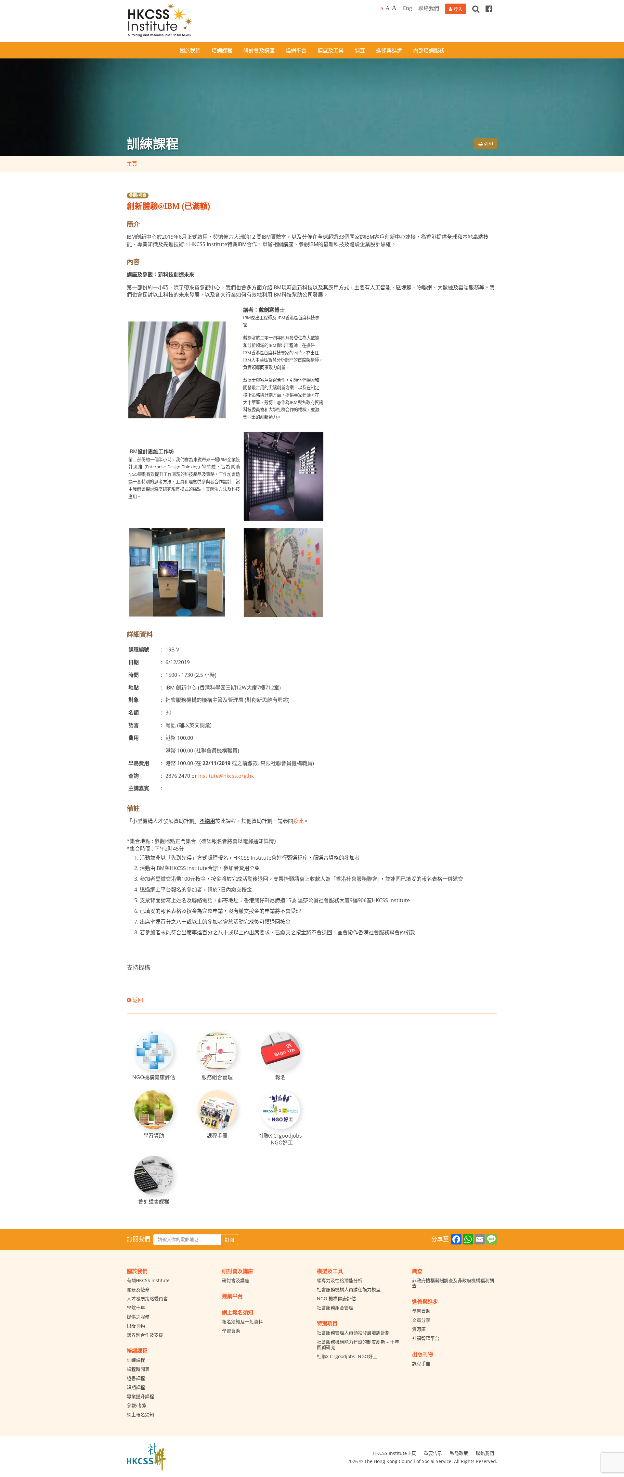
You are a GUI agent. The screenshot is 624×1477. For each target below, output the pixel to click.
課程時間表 (138, 1369)
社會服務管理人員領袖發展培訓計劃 (353, 1333)
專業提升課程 (140, 1396)
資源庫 (419, 1329)
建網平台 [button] (296, 50)
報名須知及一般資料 (242, 1322)
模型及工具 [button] (331, 50)
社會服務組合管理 (335, 1308)
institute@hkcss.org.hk (226, 775)
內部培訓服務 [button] (428, 50)
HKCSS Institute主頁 (394, 1453)
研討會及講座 (235, 1280)
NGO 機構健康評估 (336, 1298)
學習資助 (231, 1331)
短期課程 (136, 1387)
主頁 (132, 163)
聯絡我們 (428, 8)
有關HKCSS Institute (148, 1280)
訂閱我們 (138, 1239)
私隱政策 (459, 1453)
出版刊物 (136, 1326)
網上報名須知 (140, 1414)
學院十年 (136, 1308)
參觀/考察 (137, 195)
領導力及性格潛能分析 (339, 1280)
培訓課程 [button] (222, 50)
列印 (488, 144)
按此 (298, 821)
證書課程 (136, 1378)
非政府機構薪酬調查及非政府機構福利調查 (453, 1283)
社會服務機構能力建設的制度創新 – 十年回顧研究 (358, 1344)
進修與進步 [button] (389, 50)
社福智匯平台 (425, 1338)
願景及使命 (138, 1289)
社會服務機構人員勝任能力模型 (349, 1289)
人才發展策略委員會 (147, 1298)
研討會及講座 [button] (259, 50)
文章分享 (421, 1320)
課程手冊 (421, 1363)
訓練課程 (136, 1360)
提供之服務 (138, 1317)
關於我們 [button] (190, 50)
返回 (137, 1000)
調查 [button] (360, 50)
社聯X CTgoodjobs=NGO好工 (347, 1356)
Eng (407, 8)
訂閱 (229, 1239)
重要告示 (433, 1453)
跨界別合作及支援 (145, 1335)
